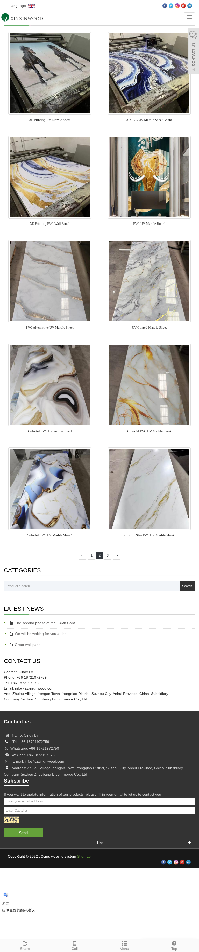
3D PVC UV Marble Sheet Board (149, 120)
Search (187, 586)
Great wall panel (28, 645)
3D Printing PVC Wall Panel (49, 224)
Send (23, 833)
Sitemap (84, 856)
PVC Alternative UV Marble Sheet (50, 327)
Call (75, 949)
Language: (17, 6)
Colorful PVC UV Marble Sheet (149, 431)
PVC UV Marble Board (149, 224)
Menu (124, 949)
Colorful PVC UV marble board (50, 431)
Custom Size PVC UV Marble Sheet (149, 535)
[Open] (193, 51)
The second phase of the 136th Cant (45, 623)
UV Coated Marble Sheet (149, 327)
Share (25, 949)
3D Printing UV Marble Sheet (49, 120)
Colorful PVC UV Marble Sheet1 (50, 535)
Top (174, 949)
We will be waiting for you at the (41, 634)
